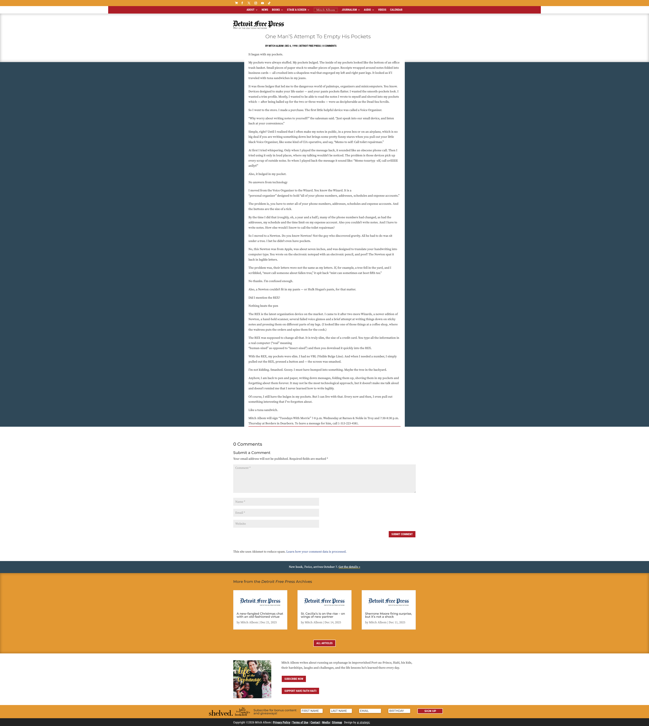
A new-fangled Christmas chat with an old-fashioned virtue (260, 615)
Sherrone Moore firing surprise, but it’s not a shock (388, 615)
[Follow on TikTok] (269, 3)
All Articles (324, 643)
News (265, 9)
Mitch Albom (276, 45)
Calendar (396, 9)
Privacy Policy (281, 722)
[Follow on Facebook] (242, 3)
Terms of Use (300, 722)
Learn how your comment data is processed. (316, 552)
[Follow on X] (249, 3)
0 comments (329, 45)
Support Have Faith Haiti (300, 691)
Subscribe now (293, 678)
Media (326, 722)
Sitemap (337, 722)
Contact (315, 722)
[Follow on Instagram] (255, 3)
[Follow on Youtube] (262, 3)
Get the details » (349, 567)
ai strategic (363, 722)
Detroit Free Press (310, 45)
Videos (382, 9)
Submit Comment (402, 534)
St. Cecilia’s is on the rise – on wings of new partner (323, 615)
